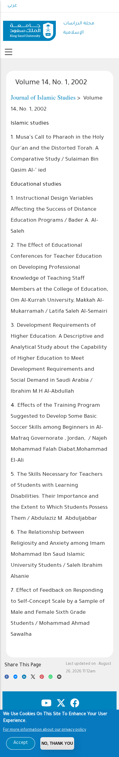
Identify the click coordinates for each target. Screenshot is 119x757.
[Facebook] (7, 678)
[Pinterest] (42, 678)
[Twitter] (33, 678)
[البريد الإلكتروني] (59, 678)
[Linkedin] (24, 678)
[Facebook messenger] (15, 678)
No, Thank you (57, 743)
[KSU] (29, 28)
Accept (20, 743)
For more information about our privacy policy (44, 730)
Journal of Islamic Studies (43, 97)
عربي (12, 5)
